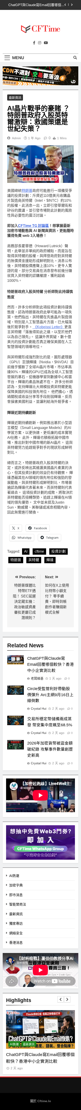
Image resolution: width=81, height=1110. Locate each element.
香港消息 (16, 942)
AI (25, 551)
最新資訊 (15, 97)
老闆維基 (37, 678)
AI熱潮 (14, 876)
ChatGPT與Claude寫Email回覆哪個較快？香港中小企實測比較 (36, 5)
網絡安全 (16, 933)
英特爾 (33, 560)
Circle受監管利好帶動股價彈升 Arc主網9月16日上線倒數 (50, 694)
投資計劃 (58, 551)
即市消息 (16, 895)
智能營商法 (17, 904)
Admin (16, 138)
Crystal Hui (38, 708)
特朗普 (27, 191)
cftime (39, 551)
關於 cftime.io (40, 1101)
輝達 (50, 560)
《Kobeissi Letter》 (48, 327)
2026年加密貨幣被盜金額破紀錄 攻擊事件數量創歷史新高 (50, 749)
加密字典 (16, 885)
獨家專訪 (16, 923)
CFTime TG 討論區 (33, 226)
